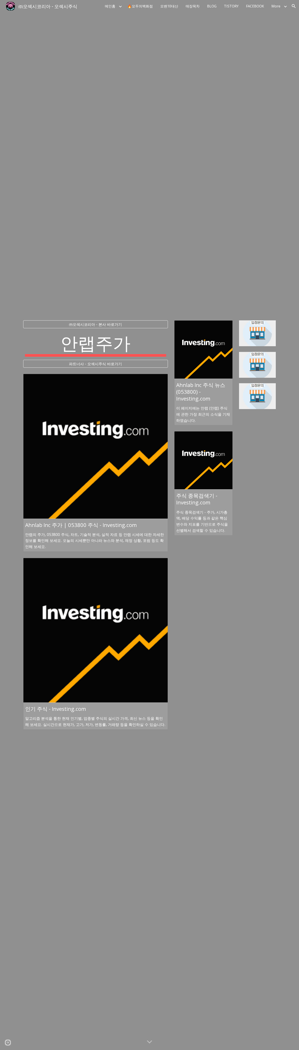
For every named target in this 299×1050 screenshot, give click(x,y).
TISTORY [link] (231, 6)
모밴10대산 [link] (169, 6)
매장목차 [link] (193, 6)
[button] (293, 6)
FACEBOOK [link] (255, 6)
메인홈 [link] (110, 6)
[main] (95, 344)
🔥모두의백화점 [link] (140, 6)
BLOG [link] (211, 6)
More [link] (275, 6)
